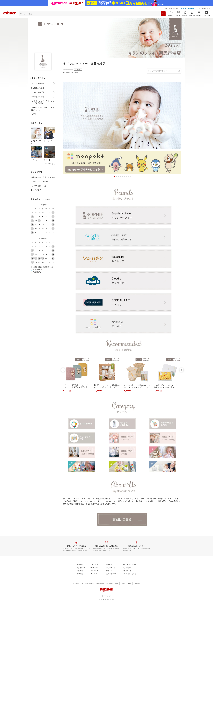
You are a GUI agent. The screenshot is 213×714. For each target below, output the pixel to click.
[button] (204, 8)
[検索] (163, 13)
